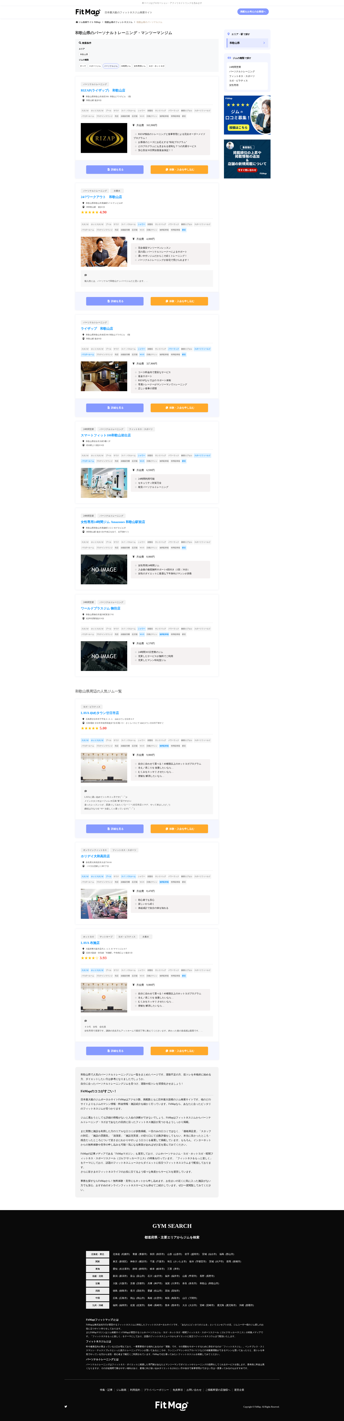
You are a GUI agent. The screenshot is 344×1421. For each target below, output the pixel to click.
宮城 (204, 1254)
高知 (167, 1291)
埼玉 (169, 1261)
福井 (167, 1276)
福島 (221, 1254)
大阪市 (123, 1283)
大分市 (192, 1305)
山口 (184, 1298)
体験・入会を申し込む (181, 169)
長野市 (210, 1276)
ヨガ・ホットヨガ (156, 66)
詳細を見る (117, 169)
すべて (83, 66)
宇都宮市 (201, 1261)
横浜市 (142, 1261)
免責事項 (178, 1390)
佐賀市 (140, 1305)
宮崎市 (210, 1305)
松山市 (157, 1291)
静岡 (135, 1269)
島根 (150, 1298)
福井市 (175, 1276)
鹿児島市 (231, 1305)
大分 (184, 1305)
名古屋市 (124, 1269)
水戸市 (219, 1261)
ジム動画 (121, 1390)
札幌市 (125, 1254)
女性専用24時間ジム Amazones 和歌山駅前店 (113, 522)
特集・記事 (106, 1390)
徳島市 (123, 1291)
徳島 (115, 1291)
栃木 (191, 1261)
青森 (135, 1254)
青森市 (142, 1254)
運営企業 (239, 1390)
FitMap (258, 1407)
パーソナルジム (111, 66)
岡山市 (140, 1298)
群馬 (228, 1261)
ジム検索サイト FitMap (89, 21)
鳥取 (167, 1298)
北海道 (116, 1254)
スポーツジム (95, 66)
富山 (132, 1276)
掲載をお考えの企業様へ (253, 11)
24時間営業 (235, 67)
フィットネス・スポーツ (242, 76)
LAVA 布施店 (90, 943)
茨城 (211, 1261)
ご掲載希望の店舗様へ (217, 1390)
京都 (132, 1283)
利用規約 (135, 1390)
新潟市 (123, 1276)
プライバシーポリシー (156, 1390)
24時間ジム (126, 66)
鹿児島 (220, 1305)
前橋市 (236, 1261)
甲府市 (192, 1276)
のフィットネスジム (119, 21)
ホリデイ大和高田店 (95, 856)
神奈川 (133, 1261)
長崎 (150, 1305)
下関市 (192, 1298)
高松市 (140, 1291)
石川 (150, 1276)
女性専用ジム (140, 66)
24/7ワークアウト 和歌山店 (101, 197)
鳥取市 (175, 1298)
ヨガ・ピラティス (238, 80)
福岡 (115, 1305)
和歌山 (203, 1283)
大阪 (115, 1283)
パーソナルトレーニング (242, 71)
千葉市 (160, 1261)
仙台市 (212, 1254)
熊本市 (175, 1305)
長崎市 (157, 1305)
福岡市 (123, 1305)
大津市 (175, 1283)
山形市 (177, 1254)
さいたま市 (180, 1261)
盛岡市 (195, 1254)
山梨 (184, 1276)
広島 (115, 1298)
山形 (169, 1254)
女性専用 (233, 85)
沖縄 (241, 1305)
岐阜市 (160, 1269)
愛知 (115, 1269)
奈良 (184, 1283)
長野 (202, 1276)
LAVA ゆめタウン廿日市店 (100, 713)
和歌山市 (213, 1283)
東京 (115, 1261)
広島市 (123, 1298)
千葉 (152, 1261)
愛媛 (150, 1291)
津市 (176, 1269)
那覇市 (249, 1305)
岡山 (132, 1298)
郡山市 (229, 1254)
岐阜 (152, 1269)
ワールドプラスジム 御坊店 (100, 608)
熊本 (167, 1305)
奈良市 (192, 1283)
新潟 (115, 1276)
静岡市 (142, 1269)
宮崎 (202, 1305)
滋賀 (167, 1283)
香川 (132, 1291)
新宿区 (123, 1261)
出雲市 (157, 1298)
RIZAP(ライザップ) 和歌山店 (103, 90)
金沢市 (157, 1276)
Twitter (65, 1406)
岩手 (187, 1254)
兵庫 (150, 1283)
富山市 (140, 1276)
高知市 (175, 1291)
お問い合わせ (194, 1390)
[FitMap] (172, 1409)
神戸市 (157, 1283)
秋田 (152, 1254)
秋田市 (160, 1254)
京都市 (140, 1283)
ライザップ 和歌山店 (97, 328)
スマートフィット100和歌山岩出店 (106, 435)
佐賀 (132, 1305)
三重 (169, 1269)
